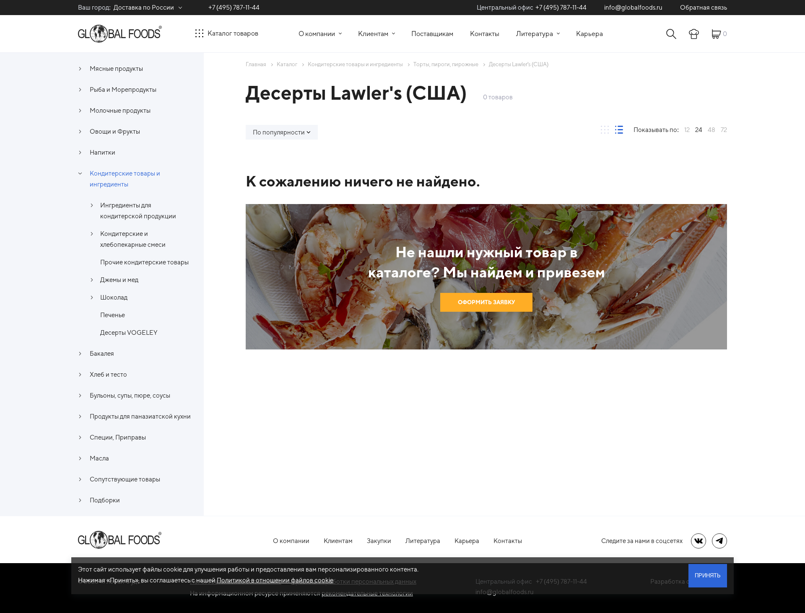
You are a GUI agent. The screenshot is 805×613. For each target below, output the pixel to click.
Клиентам (373, 34)
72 (724, 129)
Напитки (102, 152)
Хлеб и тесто (108, 374)
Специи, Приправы (118, 437)
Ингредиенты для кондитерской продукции (138, 211)
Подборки (105, 500)
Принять (708, 575)
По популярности (279, 132)
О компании (317, 34)
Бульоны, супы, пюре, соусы (130, 395)
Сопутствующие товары (125, 479)
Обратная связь (703, 7)
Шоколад (113, 297)
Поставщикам (432, 34)
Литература (534, 34)
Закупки (379, 540)
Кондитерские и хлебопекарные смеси (133, 239)
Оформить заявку (486, 302)
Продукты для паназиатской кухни (140, 416)
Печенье (112, 314)
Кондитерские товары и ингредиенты (125, 179)
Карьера (589, 34)
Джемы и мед (119, 279)
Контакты (484, 34)
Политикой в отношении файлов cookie (275, 580)
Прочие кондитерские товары (144, 262)
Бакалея (102, 353)
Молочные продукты (120, 110)
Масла (99, 458)
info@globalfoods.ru (633, 7)
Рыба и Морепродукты (123, 89)
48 (711, 129)
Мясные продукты (116, 68)
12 (687, 129)
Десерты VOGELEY (129, 332)
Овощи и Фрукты (115, 131)
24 (698, 129)
